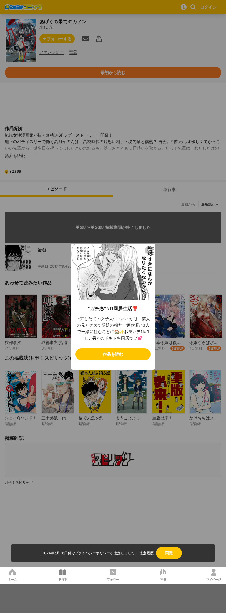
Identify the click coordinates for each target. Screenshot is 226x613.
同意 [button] (169, 552)
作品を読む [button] (113, 354)
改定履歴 (146, 553)
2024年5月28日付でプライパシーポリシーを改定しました (88, 553)
